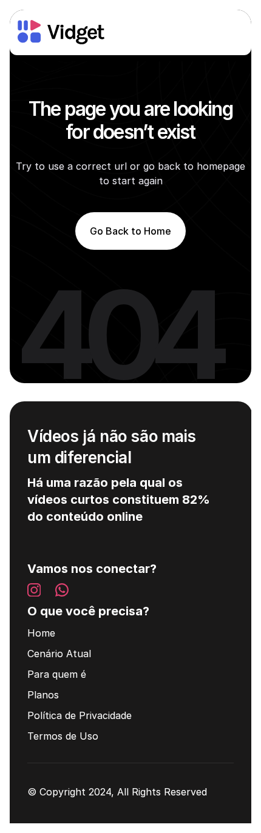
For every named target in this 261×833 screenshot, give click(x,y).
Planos (43, 695)
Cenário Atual (59, 653)
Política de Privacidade (79, 715)
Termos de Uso (62, 736)
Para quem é (56, 674)
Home (41, 633)
